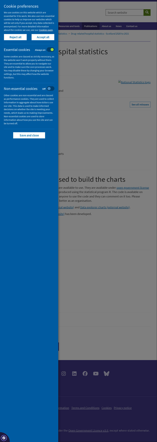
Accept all (43, 37)
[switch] (32, 50)
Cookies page (46, 29)
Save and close (29, 135)
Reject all (15, 37)
